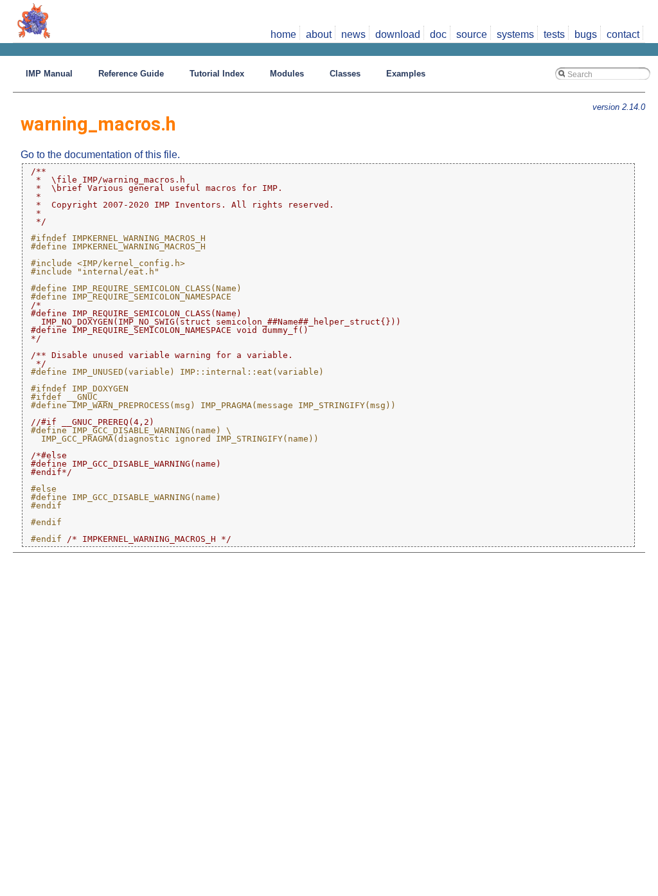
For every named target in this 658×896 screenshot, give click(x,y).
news (353, 34)
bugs (585, 34)
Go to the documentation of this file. (100, 154)
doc (438, 34)
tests (554, 34)
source (471, 34)
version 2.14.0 (618, 107)
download (397, 34)
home (283, 34)
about (319, 34)
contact (623, 34)
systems (515, 34)
